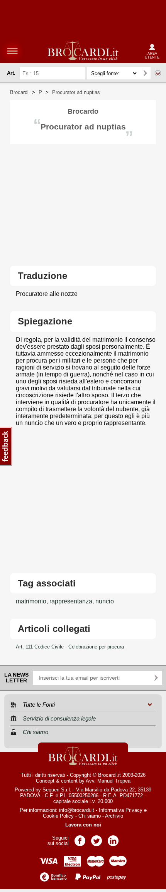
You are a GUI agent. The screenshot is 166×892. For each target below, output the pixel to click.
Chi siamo (89, 816)
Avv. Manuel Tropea (108, 781)
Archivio (114, 816)
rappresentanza (70, 601)
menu (12, 51)
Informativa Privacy (120, 810)
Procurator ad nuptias (76, 92)
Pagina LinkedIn (113, 838)
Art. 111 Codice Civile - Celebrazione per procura (70, 647)
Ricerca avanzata (158, 73)
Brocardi (19, 92)
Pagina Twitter (96, 838)
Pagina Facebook (80, 838)
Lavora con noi (83, 825)
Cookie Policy (58, 816)
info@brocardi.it (76, 810)
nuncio (104, 601)
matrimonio (31, 601)
